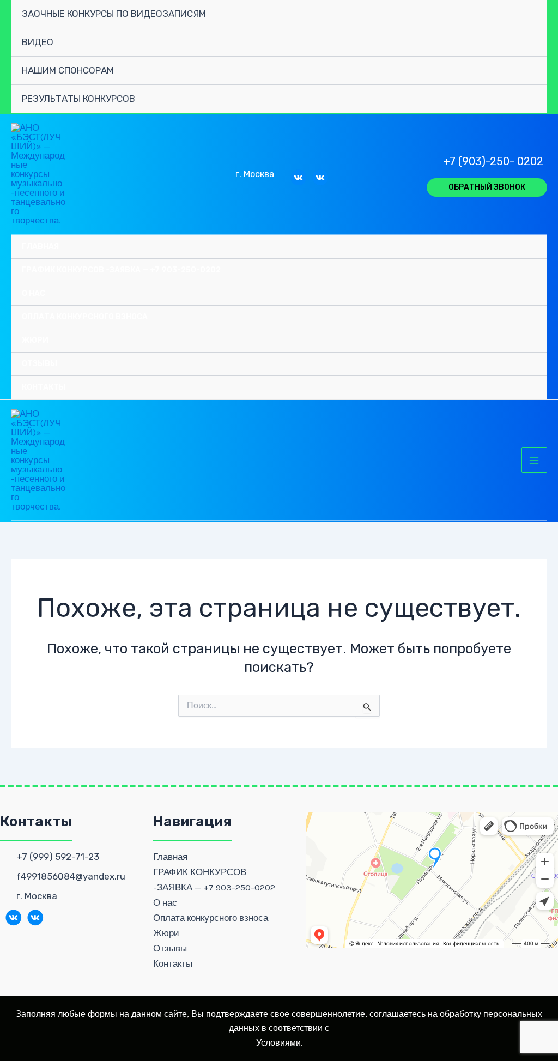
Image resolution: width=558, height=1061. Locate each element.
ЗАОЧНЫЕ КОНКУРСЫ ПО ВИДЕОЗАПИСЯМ (114, 13)
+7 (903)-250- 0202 (493, 161)
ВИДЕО (37, 42)
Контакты (44, 387)
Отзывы (39, 363)
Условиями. (279, 1043)
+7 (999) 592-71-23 (57, 856)
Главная (40, 246)
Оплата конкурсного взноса (85, 317)
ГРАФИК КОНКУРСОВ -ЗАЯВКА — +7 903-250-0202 (121, 270)
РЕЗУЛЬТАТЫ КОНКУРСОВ (78, 98)
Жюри (35, 340)
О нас (33, 293)
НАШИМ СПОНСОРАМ (68, 70)
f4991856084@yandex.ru (70, 876)
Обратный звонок (486, 187)
